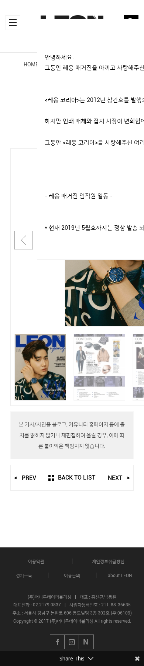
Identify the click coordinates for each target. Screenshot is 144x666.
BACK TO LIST (76, 478)
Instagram (72, 641)
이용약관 (36, 561)
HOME (31, 64)
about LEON (120, 575)
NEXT (115, 478)
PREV (29, 478)
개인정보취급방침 (108, 561)
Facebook (57, 641)
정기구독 (24, 575)
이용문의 (72, 575)
